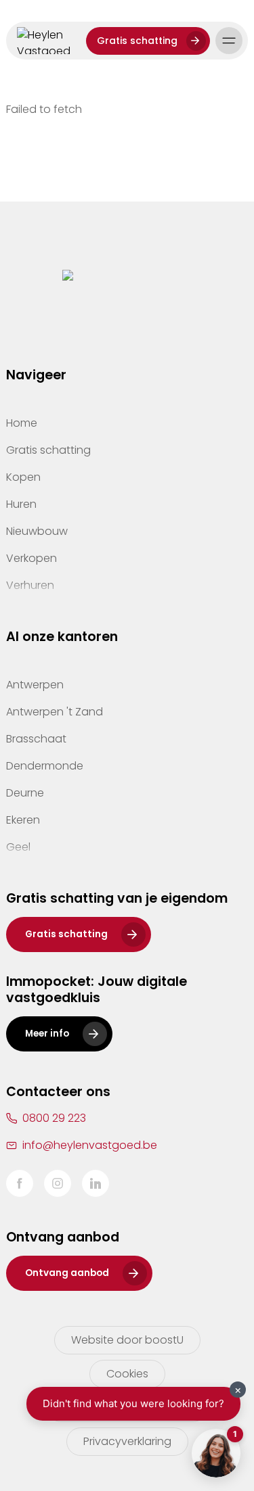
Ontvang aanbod (67, 1273)
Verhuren (30, 585)
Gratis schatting (137, 40)
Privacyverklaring (127, 1441)
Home (21, 423)
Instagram (57, 1183)
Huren (21, 504)
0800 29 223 (54, 1118)
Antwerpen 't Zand (54, 711)
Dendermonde (44, 766)
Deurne (25, 793)
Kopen (23, 477)
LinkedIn (95, 1183)
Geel (18, 847)
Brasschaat (36, 739)
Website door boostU (127, 1340)
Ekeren (23, 820)
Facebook (19, 1183)
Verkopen (31, 558)
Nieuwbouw (37, 531)
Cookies (127, 1373)
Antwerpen (35, 684)
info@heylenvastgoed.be (89, 1145)
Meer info (47, 1033)
